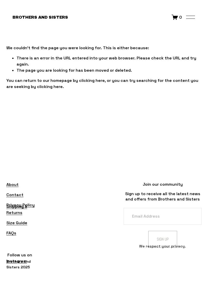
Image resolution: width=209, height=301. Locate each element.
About (12, 184)
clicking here (92, 80)
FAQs (11, 233)
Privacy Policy (20, 205)
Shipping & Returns (16, 209)
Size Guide (16, 222)
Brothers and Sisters (40, 17)
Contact (14, 194)
